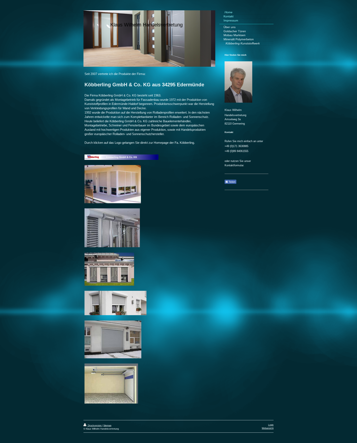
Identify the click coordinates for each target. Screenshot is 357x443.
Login (271, 425)
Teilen (232, 182)
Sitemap (107, 425)
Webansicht (268, 428)
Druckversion (94, 425)
